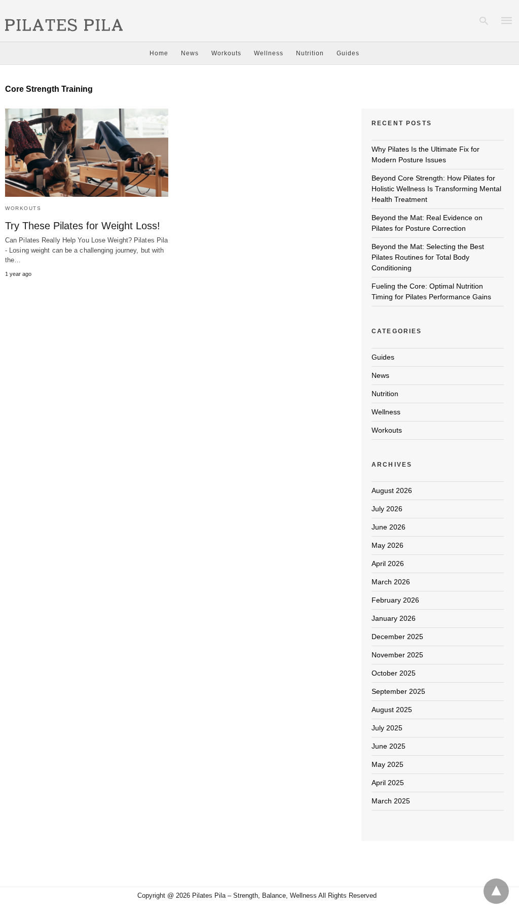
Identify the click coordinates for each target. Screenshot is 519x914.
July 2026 (387, 509)
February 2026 (395, 600)
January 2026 (394, 618)
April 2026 (388, 563)
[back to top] (496, 891)
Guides (348, 53)
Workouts (226, 53)
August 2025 (392, 710)
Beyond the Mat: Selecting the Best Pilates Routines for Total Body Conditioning (428, 257)
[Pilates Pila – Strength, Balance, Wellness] (64, 20)
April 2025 (388, 783)
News (190, 53)
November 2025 (397, 655)
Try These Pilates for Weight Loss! (82, 225)
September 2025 (398, 691)
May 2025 (387, 764)
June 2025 (388, 746)
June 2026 (388, 527)
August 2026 (392, 490)
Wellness (268, 53)
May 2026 (387, 545)
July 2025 (387, 728)
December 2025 (397, 636)
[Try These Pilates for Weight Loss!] (86, 153)
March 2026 (391, 582)
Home (159, 53)
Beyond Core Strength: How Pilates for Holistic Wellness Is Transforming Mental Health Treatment (436, 188)
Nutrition (310, 53)
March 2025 (391, 801)
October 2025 (394, 673)
